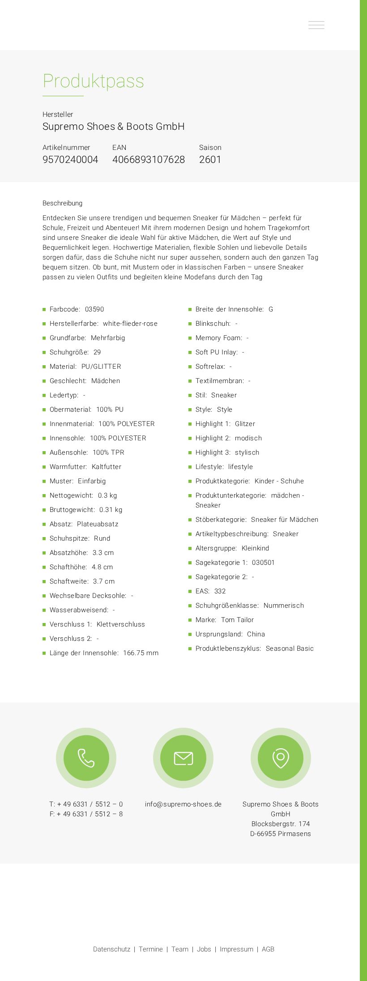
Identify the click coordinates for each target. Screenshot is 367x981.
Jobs (204, 949)
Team (179, 949)
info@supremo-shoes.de (183, 804)
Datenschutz (111, 949)
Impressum (236, 949)
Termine (151, 949)
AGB (268, 949)
